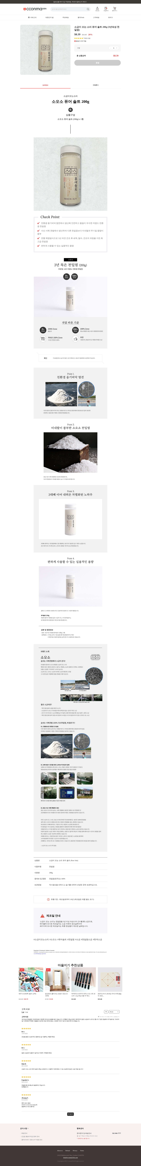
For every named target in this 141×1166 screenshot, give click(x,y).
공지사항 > (24, 1128)
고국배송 (96, 17)
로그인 (97, 10)
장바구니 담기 (57, 999)
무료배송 (66, 17)
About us (60, 1150)
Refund (68, 1150)
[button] (78, 38)
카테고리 (33, 17)
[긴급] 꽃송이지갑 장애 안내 (30, 1136)
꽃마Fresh (81, 17)
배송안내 (24, 1133)
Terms (82, 1150)
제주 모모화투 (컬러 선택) (27, 994)
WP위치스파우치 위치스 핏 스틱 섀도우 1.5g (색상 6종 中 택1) (83, 995)
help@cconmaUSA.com (70, 1157)
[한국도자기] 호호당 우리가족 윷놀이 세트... (109, 995)
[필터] (106, 1011)
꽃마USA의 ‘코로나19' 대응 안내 (31, 1139)
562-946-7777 (116, 1133)
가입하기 (105, 10)
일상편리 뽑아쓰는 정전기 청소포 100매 (56, 995)
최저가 (110, 17)
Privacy (75, 1150)
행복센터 (80, 1128)
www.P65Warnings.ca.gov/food (40, 953)
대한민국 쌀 (49, 17)
